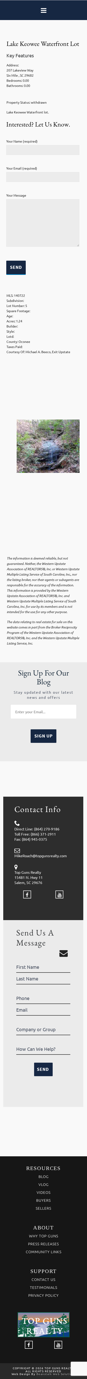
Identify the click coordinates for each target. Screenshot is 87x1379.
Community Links (43, 1251)
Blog (44, 1176)
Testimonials (43, 1287)
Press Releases (43, 1243)
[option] (43, 446)
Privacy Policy (43, 1295)
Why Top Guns (43, 1235)
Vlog (44, 1184)
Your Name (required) (22, 141)
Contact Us (43, 1279)
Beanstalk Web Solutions (56, 1374)
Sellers (43, 1208)
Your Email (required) (21, 168)
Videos (44, 1192)
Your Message (16, 195)
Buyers (43, 1200)
